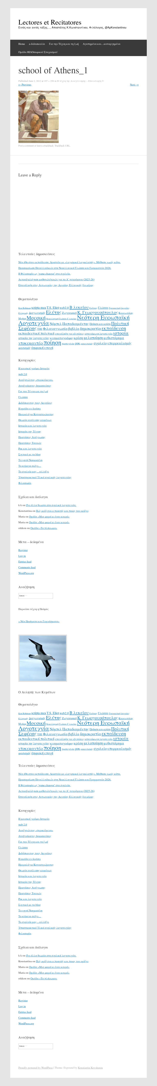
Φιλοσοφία (24, 483)
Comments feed (27, 567)
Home (21, 44)
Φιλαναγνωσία (55, 328)
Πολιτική (120, 323)
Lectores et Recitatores (49, 21)
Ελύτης (53, 312)
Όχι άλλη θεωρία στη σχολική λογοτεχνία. (51, 505)
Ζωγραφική (69, 313)
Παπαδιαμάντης (75, 323)
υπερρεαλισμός (119, 343)
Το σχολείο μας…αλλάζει (33, 471)
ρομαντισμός (87, 343)
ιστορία (121, 333)
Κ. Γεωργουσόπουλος (97, 312)
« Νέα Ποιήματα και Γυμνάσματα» (38, 621)
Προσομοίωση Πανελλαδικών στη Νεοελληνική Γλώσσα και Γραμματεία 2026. (64, 268)
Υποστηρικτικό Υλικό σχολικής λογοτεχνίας (45, 477)
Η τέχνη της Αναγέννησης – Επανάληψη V (80, 80)
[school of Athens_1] (38, 142)
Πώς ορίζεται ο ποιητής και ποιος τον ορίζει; (62, 511)
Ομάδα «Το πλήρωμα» (43, 528)
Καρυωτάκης (126, 313)
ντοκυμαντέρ (30, 343)
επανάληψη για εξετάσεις (69, 333)
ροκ (77, 343)
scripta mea (38, 307)
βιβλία (73, 328)
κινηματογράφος (61, 338)
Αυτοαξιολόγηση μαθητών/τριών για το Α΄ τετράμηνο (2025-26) (56, 279)
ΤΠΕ (39, 328)
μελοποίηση (93, 337)
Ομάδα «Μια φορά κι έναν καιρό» (49, 516)
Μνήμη (22, 318)
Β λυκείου (79, 307)
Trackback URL (62, 145)
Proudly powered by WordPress (35, 1067)
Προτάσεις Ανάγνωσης (31, 437)
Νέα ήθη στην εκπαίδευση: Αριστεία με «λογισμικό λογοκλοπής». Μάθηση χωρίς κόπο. (69, 262)
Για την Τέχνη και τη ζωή (64, 44)
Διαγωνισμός (37, 313)
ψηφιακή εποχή (42, 347)
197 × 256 (49, 80)
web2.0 (64, 308)
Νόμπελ (56, 323)
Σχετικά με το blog (29, 454)
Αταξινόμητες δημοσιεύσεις (34, 385)
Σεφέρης (27, 328)
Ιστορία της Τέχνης (29, 431)
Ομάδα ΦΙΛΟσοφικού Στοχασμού (37, 52)
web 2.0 (22, 374)
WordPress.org (26, 573)
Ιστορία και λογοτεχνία (32, 425)
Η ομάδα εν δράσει (29, 408)
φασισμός (24, 348)
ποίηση (52, 342)
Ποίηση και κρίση (100, 324)
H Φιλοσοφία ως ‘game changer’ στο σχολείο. (44, 273)
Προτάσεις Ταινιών (29, 443)
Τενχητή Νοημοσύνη (30, 460)
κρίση (78, 337)
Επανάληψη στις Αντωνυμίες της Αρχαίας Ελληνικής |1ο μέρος (56, 285)
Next (134, 84)
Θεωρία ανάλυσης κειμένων (35, 420)
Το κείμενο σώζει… (29, 466)
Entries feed (24, 561)
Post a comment (26, 145)
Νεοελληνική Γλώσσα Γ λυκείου (61, 318)
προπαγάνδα (68, 343)
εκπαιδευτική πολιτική (36, 333)
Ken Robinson (24, 308)
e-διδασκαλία (37, 44)
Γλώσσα (103, 308)
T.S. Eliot (53, 307)
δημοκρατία (90, 328)
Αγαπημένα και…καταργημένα (101, 44)
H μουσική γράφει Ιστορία (33, 368)
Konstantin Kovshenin (90, 1067)
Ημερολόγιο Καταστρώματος (36, 414)
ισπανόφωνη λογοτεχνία (99, 333)
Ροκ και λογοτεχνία (30, 448)
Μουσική (36, 317)
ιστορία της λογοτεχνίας (33, 338)
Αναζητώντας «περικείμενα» (35, 380)
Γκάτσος (93, 308)
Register (23, 550)
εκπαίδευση (114, 328)
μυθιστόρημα (113, 337)
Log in (22, 556)
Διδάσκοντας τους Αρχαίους (35, 403)
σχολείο (100, 343)
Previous (24, 84)
